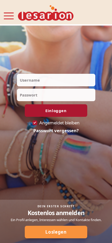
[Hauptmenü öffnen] (8, 12)
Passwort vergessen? (56, 130)
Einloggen (55, 110)
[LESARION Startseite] (45, 13)
